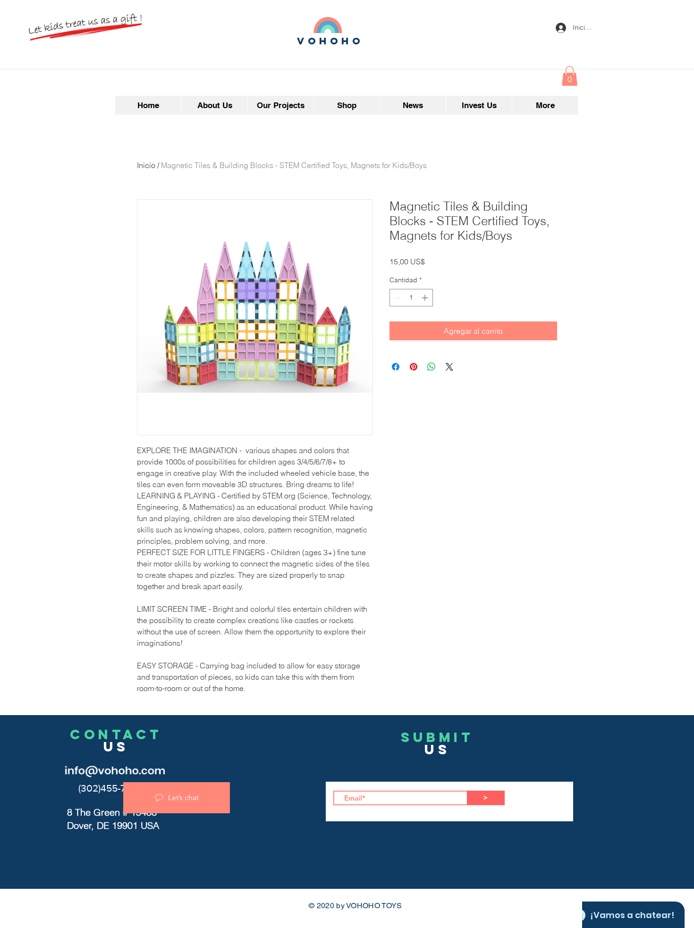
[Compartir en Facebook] (395, 366)
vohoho (330, 41)
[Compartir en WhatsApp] (431, 366)
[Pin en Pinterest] (413, 366)
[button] (569, 76)
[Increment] (426, 297)
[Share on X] (449, 366)
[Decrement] (397, 297)
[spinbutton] (411, 297)
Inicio (146, 165)
